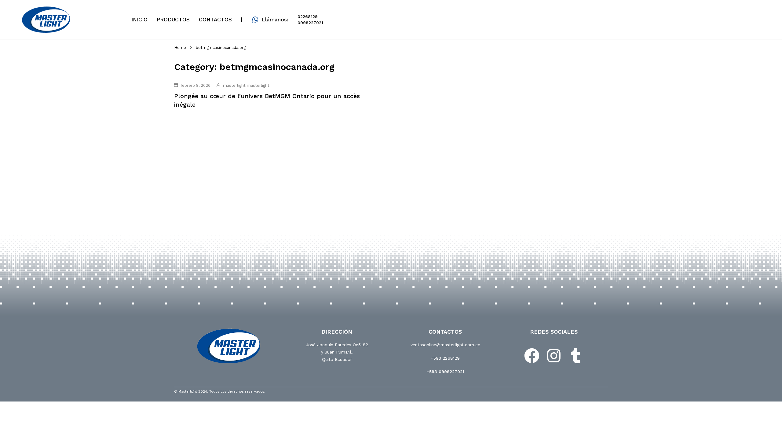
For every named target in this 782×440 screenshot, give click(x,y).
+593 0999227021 (445, 371)
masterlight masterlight (246, 85)
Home (180, 47)
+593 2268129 (445, 358)
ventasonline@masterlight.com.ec (445, 344)
